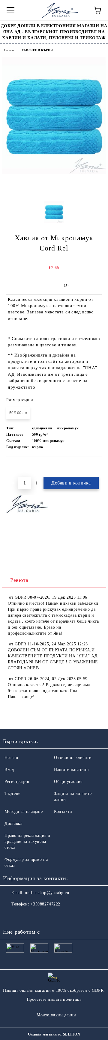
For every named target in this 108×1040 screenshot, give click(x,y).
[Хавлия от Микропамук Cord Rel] (54, 172)
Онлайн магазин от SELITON (54, 1034)
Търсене (12, 793)
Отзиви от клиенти (73, 757)
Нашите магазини (71, 769)
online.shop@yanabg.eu (47, 892)
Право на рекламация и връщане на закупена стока (27, 841)
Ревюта (19, 580)
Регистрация (16, 781)
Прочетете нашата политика (54, 999)
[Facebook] (11, 916)
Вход (9, 769)
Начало (9, 50)
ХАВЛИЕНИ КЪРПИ (37, 50)
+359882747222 (45, 904)
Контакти (63, 811)
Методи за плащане (23, 811)
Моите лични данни (56, 1015)
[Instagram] (24, 916)
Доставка (13, 823)
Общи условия (68, 781)
